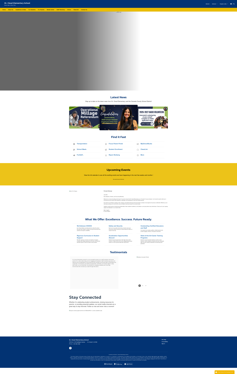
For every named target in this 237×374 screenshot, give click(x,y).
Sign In (163, 343)
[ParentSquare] (108, 364)
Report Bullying (114, 155)
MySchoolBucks (146, 144)
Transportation (82, 144)
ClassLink (144, 149)
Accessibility (165, 341)
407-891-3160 (76, 344)
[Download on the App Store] (128, 364)
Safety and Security (115, 226)
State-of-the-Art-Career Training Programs (152, 237)
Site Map (164, 339)
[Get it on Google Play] (118, 364)
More (142, 155)
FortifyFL (80, 155)
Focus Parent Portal (116, 144)
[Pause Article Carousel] (135, 127)
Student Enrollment (116, 149)
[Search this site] (234, 4)
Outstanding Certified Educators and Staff (152, 227)
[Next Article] (165, 117)
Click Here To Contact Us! (225, 372)
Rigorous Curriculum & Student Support (88, 237)
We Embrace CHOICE (84, 226)
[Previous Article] (71, 117)
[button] (214, 4)
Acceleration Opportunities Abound (118, 237)
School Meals (81, 149)
